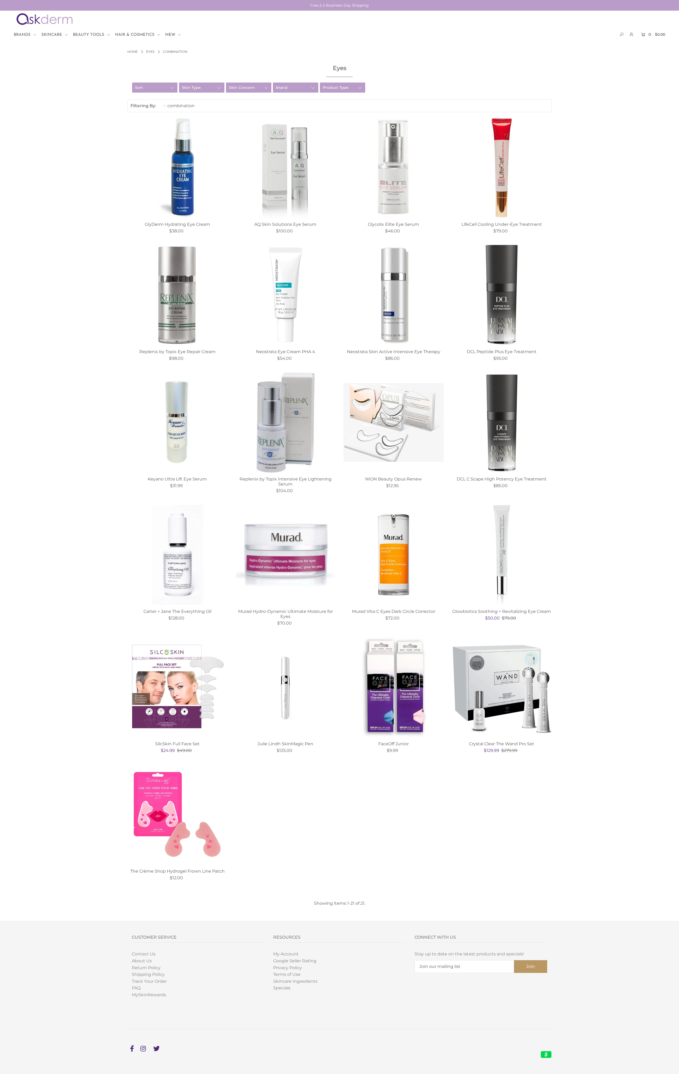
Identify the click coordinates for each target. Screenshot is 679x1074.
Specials (281, 987)
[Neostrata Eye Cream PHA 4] (286, 295)
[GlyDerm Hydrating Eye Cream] (177, 168)
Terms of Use (287, 974)
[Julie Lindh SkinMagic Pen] (286, 687)
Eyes (150, 52)
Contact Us (143, 953)
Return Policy (146, 967)
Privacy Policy (287, 967)
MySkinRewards (149, 994)
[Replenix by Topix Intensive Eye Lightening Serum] (286, 423)
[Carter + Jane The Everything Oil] (177, 555)
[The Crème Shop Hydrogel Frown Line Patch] (177, 815)
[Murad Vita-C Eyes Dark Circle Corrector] (393, 555)
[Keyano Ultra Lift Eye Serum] (177, 423)
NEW (171, 35)
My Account (286, 953)
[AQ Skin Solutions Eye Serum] (286, 168)
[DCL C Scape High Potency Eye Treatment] (502, 423)
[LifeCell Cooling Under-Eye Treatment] (502, 168)
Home (132, 52)
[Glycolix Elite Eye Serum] (393, 168)
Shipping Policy (148, 974)
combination (181, 105)
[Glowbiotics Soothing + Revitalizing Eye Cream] (502, 555)
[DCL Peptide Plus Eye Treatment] (502, 295)
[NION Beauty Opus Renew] (393, 423)
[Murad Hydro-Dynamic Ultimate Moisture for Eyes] (286, 555)
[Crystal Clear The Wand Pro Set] (502, 687)
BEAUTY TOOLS (89, 35)
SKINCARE (52, 35)
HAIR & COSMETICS (135, 35)
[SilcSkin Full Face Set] (177, 687)
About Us (142, 960)
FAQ (136, 987)
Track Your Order (149, 981)
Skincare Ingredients (295, 981)
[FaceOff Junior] (393, 687)
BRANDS (23, 35)
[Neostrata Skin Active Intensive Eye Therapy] (393, 295)
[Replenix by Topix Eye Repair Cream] (177, 295)
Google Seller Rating (294, 960)
